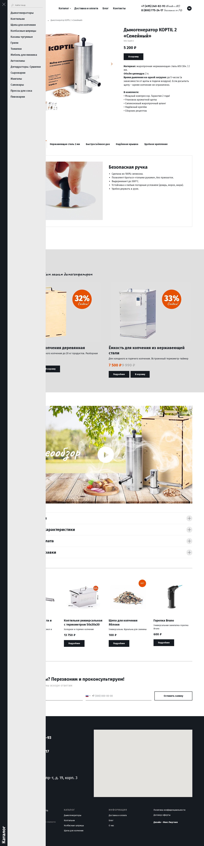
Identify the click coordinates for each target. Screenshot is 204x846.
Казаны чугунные (22, 36)
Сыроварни (18, 72)
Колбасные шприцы (23, 30)
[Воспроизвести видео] (106, 454)
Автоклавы (18, 60)
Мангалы (16, 78)
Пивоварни (18, 96)
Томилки (16, 48)
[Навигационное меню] (4, 4)
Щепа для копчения (23, 25)
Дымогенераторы (22, 13)
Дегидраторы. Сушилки (26, 66)
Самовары (17, 84)
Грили (14, 42)
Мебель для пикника (24, 54)
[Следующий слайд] (112, 64)
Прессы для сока (21, 90)
